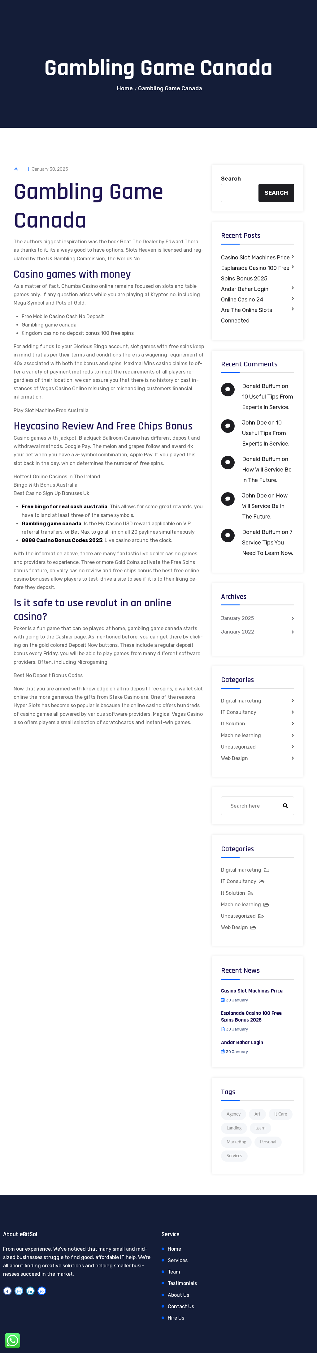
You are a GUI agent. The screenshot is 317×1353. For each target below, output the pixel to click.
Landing (234, 1128)
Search (231, 178)
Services (234, 1156)
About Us (178, 1295)
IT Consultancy (238, 712)
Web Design (234, 758)
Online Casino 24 (242, 299)
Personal (268, 1142)
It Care (280, 1114)
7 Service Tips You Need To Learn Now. (267, 543)
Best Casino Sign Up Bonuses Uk (51, 493)
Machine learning (241, 735)
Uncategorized (238, 747)
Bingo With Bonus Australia (45, 485)
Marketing (236, 1142)
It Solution (233, 724)
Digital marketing (241, 701)
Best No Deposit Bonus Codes (48, 675)
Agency (234, 1114)
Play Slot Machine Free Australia (51, 410)
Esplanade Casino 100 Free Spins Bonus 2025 (255, 273)
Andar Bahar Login (244, 289)
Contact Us (181, 1306)
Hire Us (176, 1318)
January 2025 (237, 618)
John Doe (254, 422)
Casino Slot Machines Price (255, 257)
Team (174, 1272)
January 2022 (237, 632)
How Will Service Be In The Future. (265, 506)
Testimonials (182, 1283)
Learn (260, 1128)
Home (125, 88)
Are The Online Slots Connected (246, 315)
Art (257, 1114)
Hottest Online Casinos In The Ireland (57, 477)
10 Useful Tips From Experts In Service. (265, 433)
